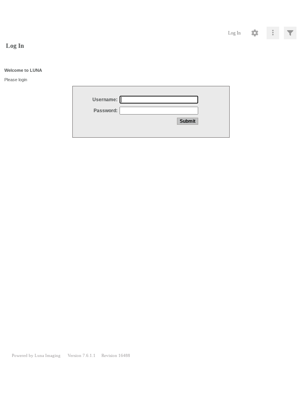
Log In (234, 33)
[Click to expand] (290, 33)
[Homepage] (151, 12)
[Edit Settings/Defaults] (254, 33)
